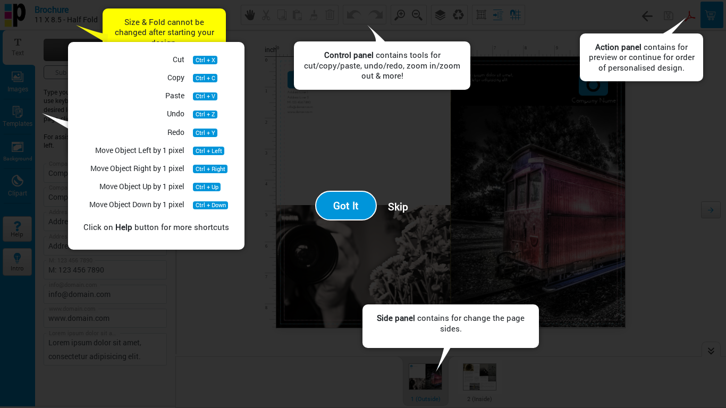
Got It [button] (346, 205)
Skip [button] (398, 206)
